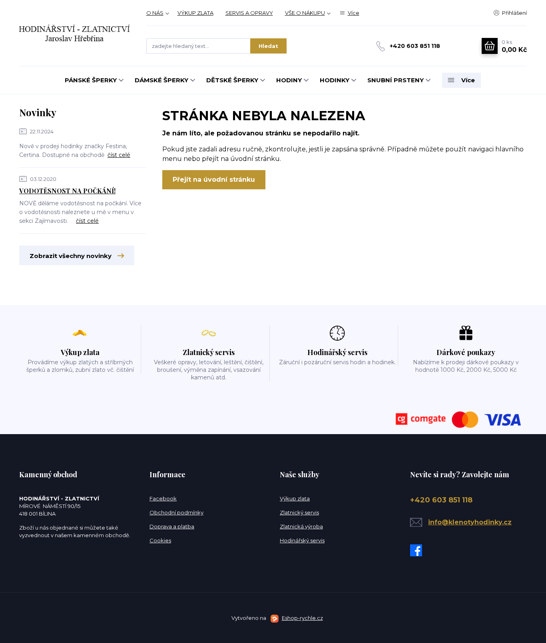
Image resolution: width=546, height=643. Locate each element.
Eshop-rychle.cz (302, 618)
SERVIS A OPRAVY (249, 13)
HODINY (289, 80)
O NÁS (154, 13)
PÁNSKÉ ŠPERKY (91, 80)
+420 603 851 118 (415, 46)
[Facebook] (418, 550)
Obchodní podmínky (176, 512)
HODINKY (334, 80)
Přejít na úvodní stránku (214, 179)
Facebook (163, 498)
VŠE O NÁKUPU (305, 13)
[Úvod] (74, 32)
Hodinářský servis (302, 540)
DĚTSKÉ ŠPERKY (232, 80)
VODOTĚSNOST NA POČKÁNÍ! (67, 191)
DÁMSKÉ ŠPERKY (161, 80)
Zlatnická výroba (301, 526)
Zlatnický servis (299, 512)
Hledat (268, 46)
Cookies (160, 540)
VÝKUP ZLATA (195, 13)
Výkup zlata (295, 498)
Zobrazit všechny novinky (71, 256)
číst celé (119, 155)
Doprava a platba (171, 526)
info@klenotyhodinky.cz (470, 522)
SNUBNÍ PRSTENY (395, 80)
